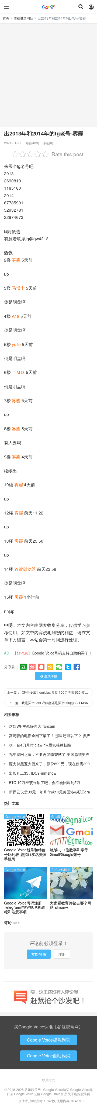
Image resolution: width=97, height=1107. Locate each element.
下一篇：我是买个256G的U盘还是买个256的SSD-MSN (48, 702)
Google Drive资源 (54, 1093)
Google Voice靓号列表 (48, 1040)
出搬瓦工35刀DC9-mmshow (32, 773)
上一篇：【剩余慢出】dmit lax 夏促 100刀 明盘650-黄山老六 (50, 692)
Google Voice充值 (27, 1093)
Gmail (55, 816)
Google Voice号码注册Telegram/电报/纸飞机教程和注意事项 (24, 907)
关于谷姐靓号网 (79, 1093)
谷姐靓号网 (48, 6)
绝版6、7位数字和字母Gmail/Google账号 (69, 852)
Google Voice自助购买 (48, 1056)
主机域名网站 (23, 18)
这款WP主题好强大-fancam (32, 726)
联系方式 (48, 1079)
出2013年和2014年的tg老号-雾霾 (43, 133)
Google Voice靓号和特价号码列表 (25, 854)
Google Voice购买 (56, 1089)
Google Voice (15, 816)
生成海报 (50, 676)
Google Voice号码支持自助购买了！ (62, 653)
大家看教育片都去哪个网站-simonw (70, 905)
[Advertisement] (48, 74)
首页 (6, 18)
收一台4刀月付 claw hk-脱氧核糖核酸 (40, 745)
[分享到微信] (59, 667)
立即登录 (38, 954)
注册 (62, 954)
